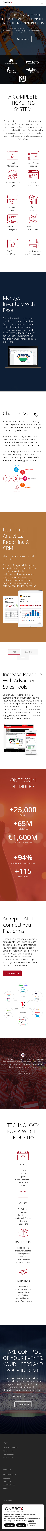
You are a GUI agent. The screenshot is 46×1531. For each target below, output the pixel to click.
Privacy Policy (8, 1451)
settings (31, 1521)
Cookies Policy (8, 1454)
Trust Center (8, 1458)
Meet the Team (9, 1485)
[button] (42, 3)
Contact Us (7, 1481)
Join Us (5, 1488)
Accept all (9, 1525)
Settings (32, 1525)
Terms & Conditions (10, 1448)
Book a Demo (23, 39)
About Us (6, 1478)
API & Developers (9, 1475)
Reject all (21, 1525)
